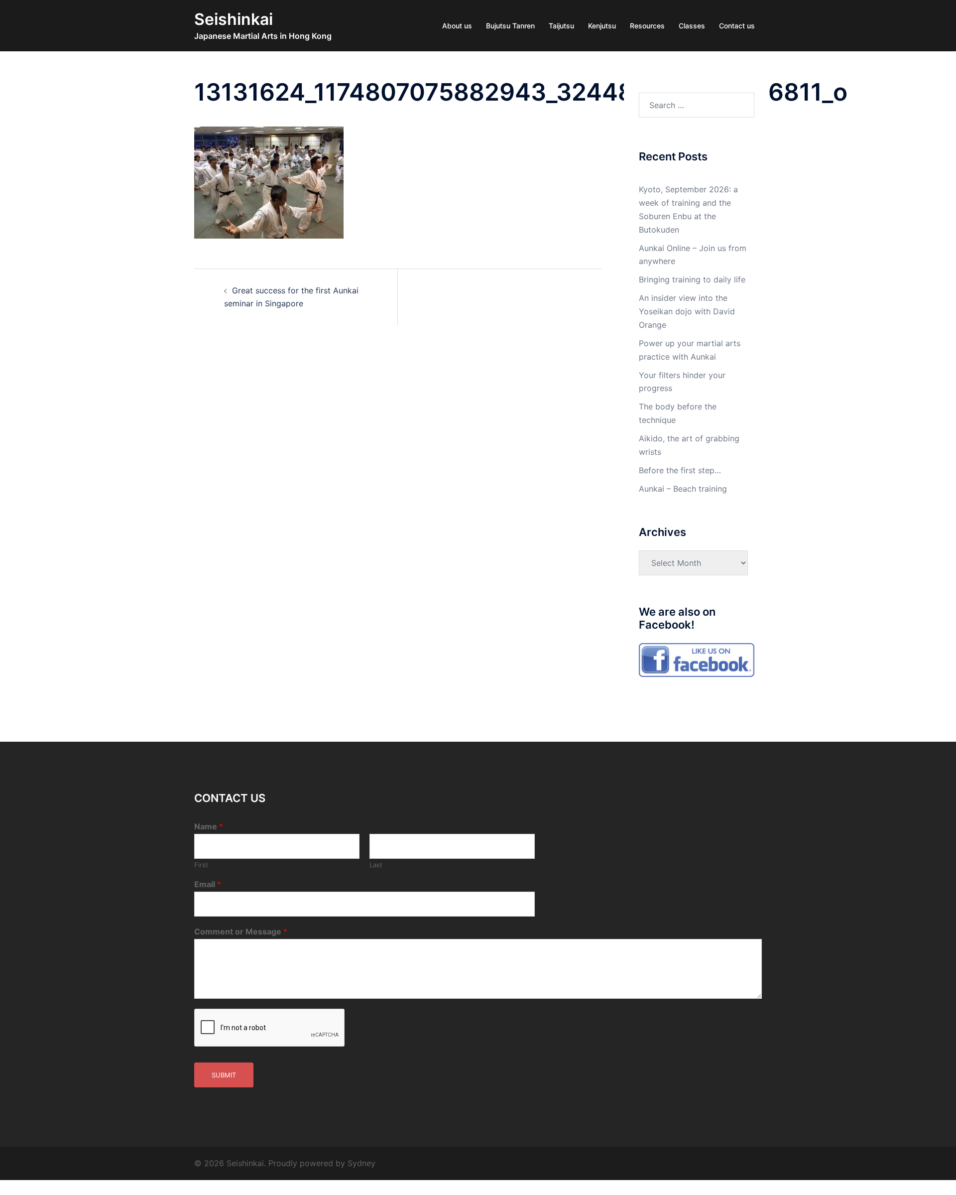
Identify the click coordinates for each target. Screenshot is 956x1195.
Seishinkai (233, 19)
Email (207, 884)
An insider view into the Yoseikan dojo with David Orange (687, 311)
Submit (224, 1075)
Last (375, 865)
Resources (647, 25)
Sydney (361, 1163)
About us (457, 25)
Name (208, 826)
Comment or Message (240, 931)
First (201, 865)
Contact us (737, 25)
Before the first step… (680, 470)
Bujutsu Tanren (510, 25)
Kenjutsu (602, 25)
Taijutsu (561, 25)
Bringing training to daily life (692, 279)
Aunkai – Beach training (683, 489)
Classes (692, 25)
